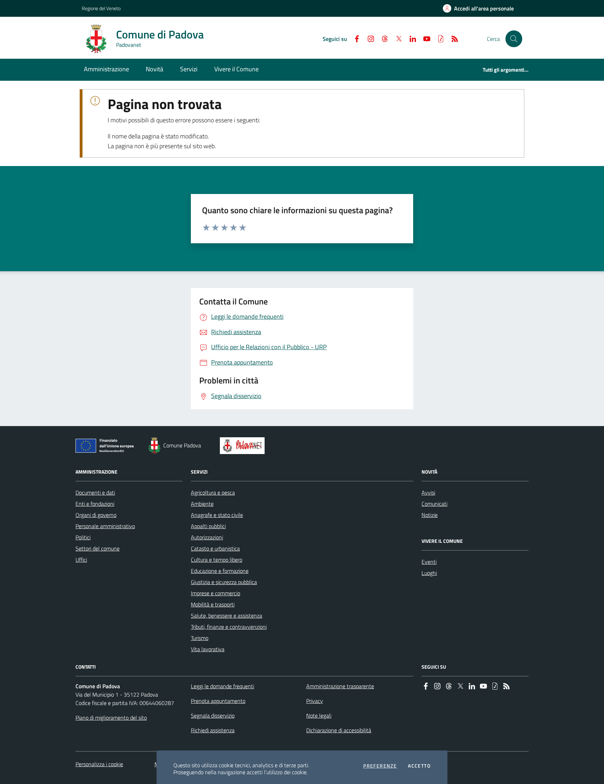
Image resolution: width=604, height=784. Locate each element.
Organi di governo (96, 515)
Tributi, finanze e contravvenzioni (229, 627)
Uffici (81, 559)
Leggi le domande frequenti (222, 686)
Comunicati (434, 503)
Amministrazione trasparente (340, 686)
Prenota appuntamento (218, 701)
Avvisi (428, 492)
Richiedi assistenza (213, 730)
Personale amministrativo (105, 526)
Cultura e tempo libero (216, 559)
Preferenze (380, 765)
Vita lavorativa (207, 649)
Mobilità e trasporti (213, 604)
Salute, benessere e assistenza (226, 615)
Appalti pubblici (208, 526)
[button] (513, 38)
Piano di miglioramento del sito (111, 717)
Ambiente (202, 503)
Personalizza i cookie (99, 764)
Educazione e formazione (220, 571)
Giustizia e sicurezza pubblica (224, 582)
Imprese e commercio (215, 593)
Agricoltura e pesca (213, 492)
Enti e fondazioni (95, 503)
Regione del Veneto (101, 8)
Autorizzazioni (207, 537)
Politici (83, 537)
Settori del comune (98, 548)
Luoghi (429, 573)
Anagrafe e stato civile (217, 515)
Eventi (429, 562)
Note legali (318, 715)
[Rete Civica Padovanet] (244, 445)
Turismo (199, 638)
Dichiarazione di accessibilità (338, 730)
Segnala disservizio (213, 715)
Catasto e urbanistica (215, 548)
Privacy (314, 701)
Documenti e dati (95, 492)
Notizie (430, 515)
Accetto (419, 765)
